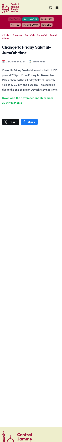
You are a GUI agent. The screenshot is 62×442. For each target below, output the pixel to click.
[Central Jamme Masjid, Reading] (11, 7)
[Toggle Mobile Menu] (57, 8)
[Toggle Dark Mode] (50, 7)
